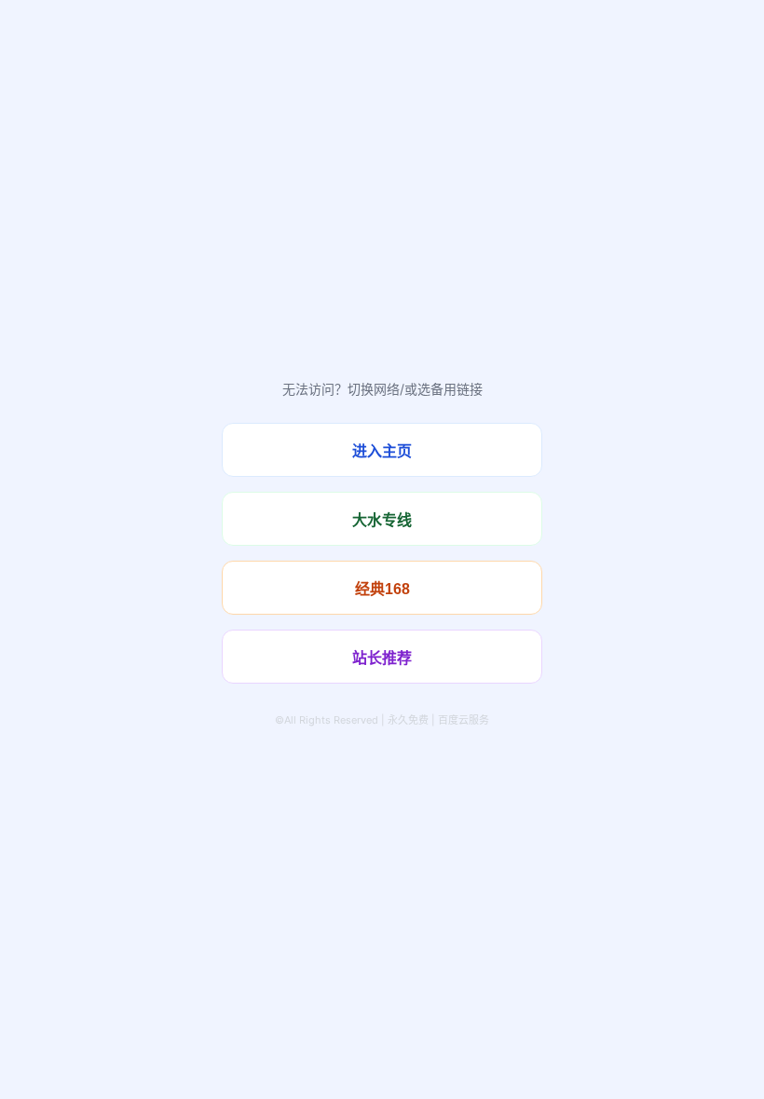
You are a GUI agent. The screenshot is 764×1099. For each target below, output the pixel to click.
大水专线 (382, 520)
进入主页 (382, 451)
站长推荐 (382, 658)
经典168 (382, 589)
